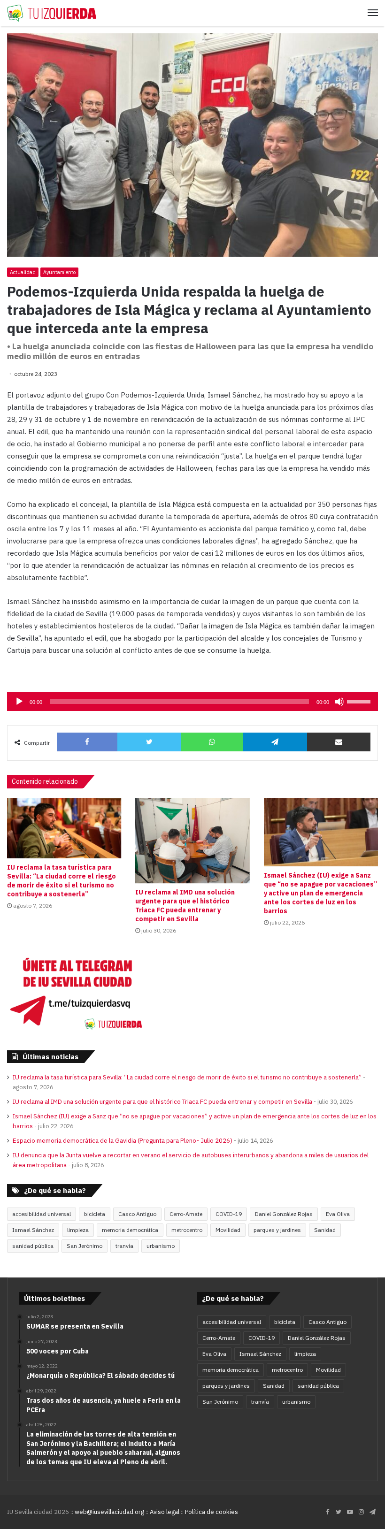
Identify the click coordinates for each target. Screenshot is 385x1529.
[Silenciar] (339, 701)
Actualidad (23, 272)
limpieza (78, 1229)
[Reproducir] (19, 701)
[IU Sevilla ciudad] (51, 13)
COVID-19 (229, 1213)
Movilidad (228, 1229)
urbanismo (160, 1245)
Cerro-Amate (185, 1213)
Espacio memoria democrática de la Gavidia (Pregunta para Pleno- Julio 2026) (122, 1140)
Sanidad (325, 1229)
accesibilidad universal (41, 1213)
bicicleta (94, 1213)
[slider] (360, 700)
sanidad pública (33, 1245)
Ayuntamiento (59, 272)
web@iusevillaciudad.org (109, 1512)
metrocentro (186, 1229)
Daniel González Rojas (284, 1213)
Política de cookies (211, 1512)
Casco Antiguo (137, 1213)
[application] (192, 701)
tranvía (124, 1245)
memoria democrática (130, 1229)
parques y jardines (277, 1229)
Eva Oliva (338, 1213)
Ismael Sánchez (33, 1229)
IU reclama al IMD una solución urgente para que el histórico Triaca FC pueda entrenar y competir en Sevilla (185, 905)
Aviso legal (164, 1512)
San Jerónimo (84, 1245)
